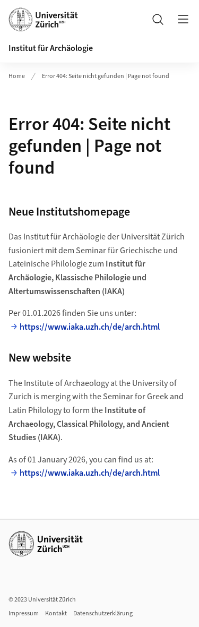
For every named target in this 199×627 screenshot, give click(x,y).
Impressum (23, 613)
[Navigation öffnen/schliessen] (183, 19)
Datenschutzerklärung (103, 613)
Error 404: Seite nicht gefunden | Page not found (105, 76)
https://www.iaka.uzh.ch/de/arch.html (90, 327)
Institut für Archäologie (50, 48)
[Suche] (157, 19)
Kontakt (56, 613)
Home (16, 76)
